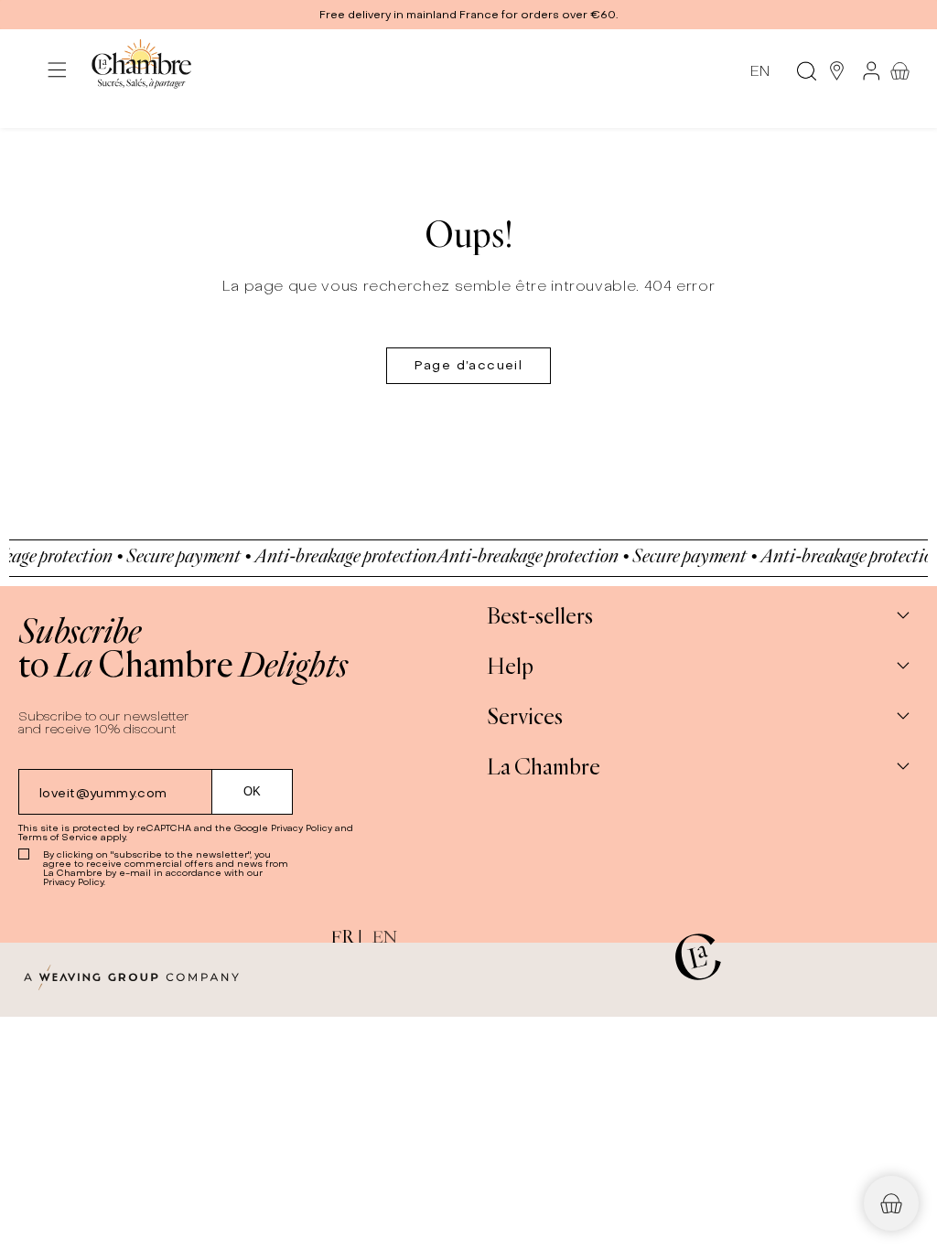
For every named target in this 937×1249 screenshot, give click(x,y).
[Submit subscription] (252, 792)
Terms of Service (58, 837)
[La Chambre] (140, 70)
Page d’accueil (469, 365)
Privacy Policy (301, 828)
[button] (468, 14)
